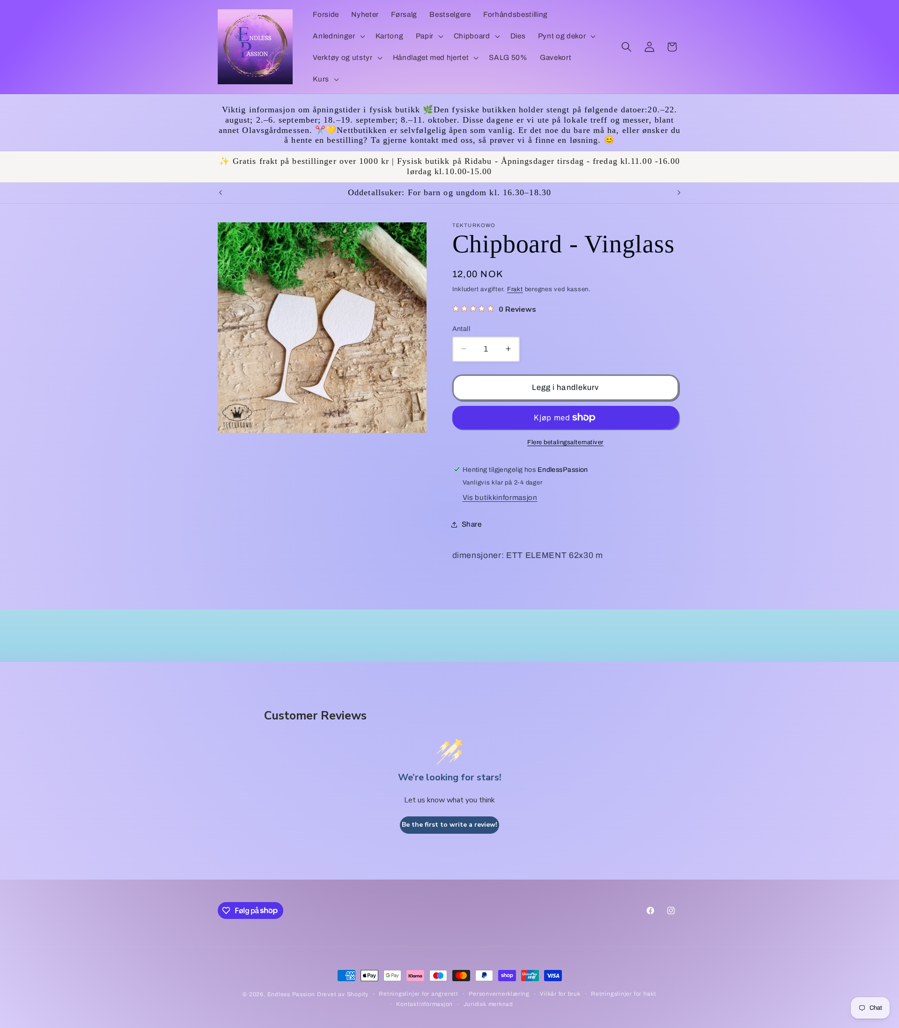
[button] (338, 36)
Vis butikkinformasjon (500, 497)
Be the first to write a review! (449, 824)
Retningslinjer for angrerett (418, 994)
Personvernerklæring (499, 994)
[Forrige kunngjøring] (220, 193)
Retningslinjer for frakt (623, 994)
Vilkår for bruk (560, 994)
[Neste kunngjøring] (679, 193)
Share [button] (472, 524)
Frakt (515, 289)
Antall (461, 328)
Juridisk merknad (488, 1004)
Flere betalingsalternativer (565, 441)
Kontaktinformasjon (424, 1004)
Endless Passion (292, 994)
